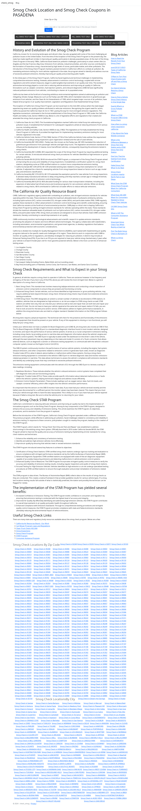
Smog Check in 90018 (61, 606)
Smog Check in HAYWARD (71, 755)
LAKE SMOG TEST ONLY (104, 37)
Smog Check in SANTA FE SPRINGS (111, 764)
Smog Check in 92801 (80, 681)
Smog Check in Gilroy (48, 712)
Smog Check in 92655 (118, 684)
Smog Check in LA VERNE (96, 752)
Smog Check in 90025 (23, 612)
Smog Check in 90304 (42, 635)
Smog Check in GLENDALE (91, 746)
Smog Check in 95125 (23, 560)
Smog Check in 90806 (80, 641)
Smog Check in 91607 (118, 696)
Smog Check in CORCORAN (69, 726)
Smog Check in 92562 (99, 670)
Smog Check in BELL (48, 738)
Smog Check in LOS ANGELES (71, 732)
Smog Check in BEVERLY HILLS (91, 738)
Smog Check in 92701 (23, 681)
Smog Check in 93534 (80, 638)
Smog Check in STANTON (69, 798)
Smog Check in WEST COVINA (94, 769)
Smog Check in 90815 (23, 641)
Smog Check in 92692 (23, 684)
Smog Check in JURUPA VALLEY (94, 778)
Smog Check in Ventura (23, 706)
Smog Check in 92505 (99, 667)
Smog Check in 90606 (42, 655)
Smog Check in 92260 (42, 673)
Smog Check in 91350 (118, 650)
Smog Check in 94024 (80, 569)
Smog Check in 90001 (99, 601)
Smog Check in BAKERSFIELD (74, 752)
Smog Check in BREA (119, 792)
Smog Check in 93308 (80, 549)
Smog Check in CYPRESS (91, 787)
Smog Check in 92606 (23, 693)
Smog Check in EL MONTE (47, 746)
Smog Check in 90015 (42, 606)
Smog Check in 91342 (80, 652)
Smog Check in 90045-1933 (116, 578)
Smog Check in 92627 (61, 690)
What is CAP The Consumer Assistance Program (119, 215)
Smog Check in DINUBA (116, 726)
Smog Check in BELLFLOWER (116, 738)
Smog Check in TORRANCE (117, 769)
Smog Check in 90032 (80, 598)
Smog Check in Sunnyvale (70, 712)
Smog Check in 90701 (42, 615)
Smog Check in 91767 (23, 647)
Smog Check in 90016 (99, 606)
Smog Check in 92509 (23, 670)
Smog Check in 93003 (99, 549)
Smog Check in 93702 (41, 578)
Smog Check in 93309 (80, 555)
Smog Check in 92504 (99, 661)
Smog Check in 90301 (99, 632)
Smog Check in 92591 (23, 675)
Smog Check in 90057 (99, 603)
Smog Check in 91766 (118, 647)
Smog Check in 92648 (42, 693)
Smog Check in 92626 (42, 572)
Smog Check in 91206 (61, 629)
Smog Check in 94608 (23, 595)
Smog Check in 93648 (100, 586)
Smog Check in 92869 (61, 681)
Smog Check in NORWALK (116, 732)
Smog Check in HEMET (50, 775)
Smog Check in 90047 (61, 601)
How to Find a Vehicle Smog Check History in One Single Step (119, 99)
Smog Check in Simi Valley (95, 709)
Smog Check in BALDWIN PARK (26, 738)
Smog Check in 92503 (118, 664)
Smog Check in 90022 (61, 603)
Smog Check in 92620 (61, 687)
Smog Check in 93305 (61, 555)
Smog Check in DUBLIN (94, 720)
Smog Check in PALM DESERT (115, 781)
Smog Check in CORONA (95, 772)
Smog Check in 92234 (23, 673)
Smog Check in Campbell (48, 715)
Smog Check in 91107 (118, 644)
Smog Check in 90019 (23, 601)
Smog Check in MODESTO (116, 720)
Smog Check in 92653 (42, 681)
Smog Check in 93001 (118, 549)
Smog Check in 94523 (80, 552)
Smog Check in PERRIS (45, 781)
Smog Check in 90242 (80, 626)
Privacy (33, 803)
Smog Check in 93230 (23, 592)
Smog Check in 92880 (61, 667)
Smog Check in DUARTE (24, 746)
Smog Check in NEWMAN (61, 723)
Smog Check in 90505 (118, 658)
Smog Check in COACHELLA (49, 778)
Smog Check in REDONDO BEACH (61, 761)
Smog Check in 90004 (42, 569)
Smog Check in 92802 (99, 693)
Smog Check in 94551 (42, 595)
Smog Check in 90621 (23, 690)
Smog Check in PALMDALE (25, 758)
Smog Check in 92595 (118, 673)
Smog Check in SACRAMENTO (93, 718)
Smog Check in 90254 (61, 632)
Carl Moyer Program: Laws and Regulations (33, 526)
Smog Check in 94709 (61, 595)
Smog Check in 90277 (61, 650)
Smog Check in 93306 (61, 549)
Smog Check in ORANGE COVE (27, 720)
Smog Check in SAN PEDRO (73, 772)
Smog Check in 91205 (23, 632)
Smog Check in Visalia (116, 698)
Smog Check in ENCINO (69, 746)
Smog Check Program (24, 533)
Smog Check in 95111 (42, 560)
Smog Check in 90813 (99, 641)
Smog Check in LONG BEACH (94, 755)
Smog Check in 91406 (61, 655)
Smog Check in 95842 (81, 575)
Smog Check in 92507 (61, 664)
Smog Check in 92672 (118, 690)
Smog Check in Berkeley (50, 720)
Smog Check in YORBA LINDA (115, 798)
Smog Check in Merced (93, 703)
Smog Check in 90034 (99, 612)
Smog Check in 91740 (80, 629)
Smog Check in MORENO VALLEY (25, 778)
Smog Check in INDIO (24, 784)
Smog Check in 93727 (42, 589)
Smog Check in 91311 (118, 618)
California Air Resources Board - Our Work (32, 523)
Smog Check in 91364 (61, 661)
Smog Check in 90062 (80, 601)
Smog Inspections (23, 531)
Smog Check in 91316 (23, 629)
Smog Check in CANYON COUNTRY (28, 743)
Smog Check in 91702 (61, 615)
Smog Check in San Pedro (25, 718)
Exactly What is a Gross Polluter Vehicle (117, 108)
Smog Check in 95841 (22, 578)
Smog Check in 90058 (80, 606)
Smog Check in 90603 (42, 661)
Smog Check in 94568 (45, 580)
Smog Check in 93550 (42, 644)
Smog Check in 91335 (42, 650)
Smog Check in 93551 (99, 644)
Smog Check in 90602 (99, 655)
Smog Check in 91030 (61, 652)
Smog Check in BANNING (96, 775)
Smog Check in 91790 (118, 655)
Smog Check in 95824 (80, 572)
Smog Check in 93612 (81, 586)
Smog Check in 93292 (85, 544)
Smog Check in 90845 (23, 563)
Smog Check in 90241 (80, 624)
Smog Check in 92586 (61, 675)
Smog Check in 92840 (118, 693)
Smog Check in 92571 (118, 670)
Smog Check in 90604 (23, 658)
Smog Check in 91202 (99, 629)
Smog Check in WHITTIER (94, 732)
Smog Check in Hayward (46, 718)
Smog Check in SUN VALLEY (113, 766)
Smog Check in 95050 (118, 557)
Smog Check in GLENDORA (115, 746)
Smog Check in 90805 (99, 638)
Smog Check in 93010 (23, 557)
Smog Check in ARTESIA (95, 735)
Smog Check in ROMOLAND (117, 778)
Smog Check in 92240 (68, 544)
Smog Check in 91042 (23, 661)
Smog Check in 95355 (63, 580)
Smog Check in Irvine (92, 715)
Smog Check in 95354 (42, 583)
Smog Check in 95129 (99, 563)
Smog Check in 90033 (61, 598)
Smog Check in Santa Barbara (47, 703)
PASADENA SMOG (23, 43)
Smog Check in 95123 (80, 560)
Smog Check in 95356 (23, 583)
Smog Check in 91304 (118, 621)
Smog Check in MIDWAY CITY (97, 792)
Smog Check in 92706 (23, 678)
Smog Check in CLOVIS (118, 723)
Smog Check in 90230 (42, 624)
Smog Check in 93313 (23, 555)
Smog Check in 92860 (99, 664)
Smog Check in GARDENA (116, 743)
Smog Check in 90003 (42, 601)
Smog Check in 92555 (42, 675)
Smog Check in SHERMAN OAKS (48, 769)
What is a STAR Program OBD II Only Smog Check (119, 117)
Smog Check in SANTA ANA (46, 787)
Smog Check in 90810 (118, 641)
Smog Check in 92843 (80, 687)
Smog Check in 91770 (80, 650)
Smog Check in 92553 (23, 667)
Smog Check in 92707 (80, 690)
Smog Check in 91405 (42, 658)
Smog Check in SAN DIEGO (94, 801)
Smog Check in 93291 (99, 569)
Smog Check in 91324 (61, 644)
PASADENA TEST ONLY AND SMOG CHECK (51, 43)
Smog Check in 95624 (80, 675)
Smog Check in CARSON (53, 743)
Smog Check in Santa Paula (45, 706)
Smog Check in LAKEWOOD (117, 752)
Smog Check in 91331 (23, 615)
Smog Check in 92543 (23, 664)
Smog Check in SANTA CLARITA (59, 764)
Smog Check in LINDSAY (24, 729)
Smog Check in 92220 (80, 664)
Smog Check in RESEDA (88, 761)
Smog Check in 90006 (118, 609)
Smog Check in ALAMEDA (48, 732)
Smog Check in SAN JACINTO (72, 775)
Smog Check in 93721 (80, 589)
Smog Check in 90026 (118, 601)
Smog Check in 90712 (118, 635)
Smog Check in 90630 (61, 678)
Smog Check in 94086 (61, 552)
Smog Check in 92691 (99, 678)
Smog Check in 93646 (59, 578)
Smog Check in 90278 (23, 650)
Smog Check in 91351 (42, 621)
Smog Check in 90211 (23, 618)
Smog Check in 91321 (23, 644)
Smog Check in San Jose (116, 709)
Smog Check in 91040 (23, 652)
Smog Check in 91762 (118, 675)
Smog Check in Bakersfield (115, 703)
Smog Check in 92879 (61, 673)
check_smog (7, 2)
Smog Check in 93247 (61, 592)
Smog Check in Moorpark (117, 706)
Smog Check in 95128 (80, 563)
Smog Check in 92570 (80, 670)
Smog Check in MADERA (99, 723)
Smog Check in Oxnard (24, 709)
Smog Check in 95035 (23, 549)
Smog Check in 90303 (80, 635)
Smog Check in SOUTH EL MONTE (61, 766)
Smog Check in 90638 (61, 635)
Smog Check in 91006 (118, 612)
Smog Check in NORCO (117, 775)
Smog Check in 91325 (80, 644)
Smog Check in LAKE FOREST (114, 787)
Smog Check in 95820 (22, 575)
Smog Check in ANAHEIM (91, 789)
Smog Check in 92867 (42, 678)
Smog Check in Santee (24, 703)
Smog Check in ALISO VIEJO (91, 798)
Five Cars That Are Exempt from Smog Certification (118, 158)
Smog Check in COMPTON (56, 741)
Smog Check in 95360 (80, 583)
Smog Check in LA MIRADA (52, 752)
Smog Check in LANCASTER (48, 755)
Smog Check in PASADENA (94, 758)
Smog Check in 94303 (42, 566)
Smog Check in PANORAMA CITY (30, 761)
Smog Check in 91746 (61, 638)
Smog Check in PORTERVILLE (92, 729)
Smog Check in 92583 (42, 664)
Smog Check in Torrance (71, 715)
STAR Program (21, 536)
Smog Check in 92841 (80, 684)
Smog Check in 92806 (61, 684)
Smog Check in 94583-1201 (24, 580)
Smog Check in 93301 (42, 555)
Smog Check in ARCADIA (51, 735)
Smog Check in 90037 (80, 603)
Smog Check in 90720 (99, 687)
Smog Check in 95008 (99, 566)
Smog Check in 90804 (61, 641)
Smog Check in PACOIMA (72, 758)
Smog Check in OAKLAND (116, 729)
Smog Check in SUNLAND (85, 764)
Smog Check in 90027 (118, 606)
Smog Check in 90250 (118, 632)
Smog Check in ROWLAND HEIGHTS (30, 764)
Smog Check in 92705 (61, 693)
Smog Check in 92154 (24, 698)
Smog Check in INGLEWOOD (86, 749)
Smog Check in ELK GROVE (91, 784)
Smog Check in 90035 (23, 598)
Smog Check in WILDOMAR (45, 784)
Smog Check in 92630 (80, 678)
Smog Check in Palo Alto (115, 712)
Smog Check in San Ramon (72, 720)
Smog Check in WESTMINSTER (73, 792)
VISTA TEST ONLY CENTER (113, 43)
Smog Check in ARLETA (73, 735)
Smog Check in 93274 (99, 589)
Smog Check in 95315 (99, 583)
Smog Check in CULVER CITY (27, 735)
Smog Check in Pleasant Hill (94, 706)
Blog (17, 3)
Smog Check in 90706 (61, 618)
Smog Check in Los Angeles (114, 715)
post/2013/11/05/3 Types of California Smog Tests (118, 70)
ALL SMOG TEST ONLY (25, 37)
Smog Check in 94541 (118, 569)
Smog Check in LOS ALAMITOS (55, 795)
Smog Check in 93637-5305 (43, 586)
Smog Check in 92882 (80, 661)
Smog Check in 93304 (99, 552)
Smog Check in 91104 (99, 647)
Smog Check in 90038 (80, 609)
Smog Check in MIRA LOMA (24, 781)
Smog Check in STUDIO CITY (25, 769)
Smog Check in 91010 (23, 626)
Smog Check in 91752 (61, 670)
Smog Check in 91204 (118, 629)
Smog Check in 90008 (99, 609)
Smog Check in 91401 (80, 655)
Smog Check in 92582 (80, 673)
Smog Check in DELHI (80, 723)
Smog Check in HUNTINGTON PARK (27, 752)
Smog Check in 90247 (118, 624)
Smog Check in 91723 (61, 624)
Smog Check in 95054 (42, 563)
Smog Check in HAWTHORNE (113, 749)
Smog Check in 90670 (42, 652)
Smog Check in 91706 (80, 615)
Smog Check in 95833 (63, 575)
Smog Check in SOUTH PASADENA (30, 766)
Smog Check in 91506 (118, 615)
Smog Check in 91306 (80, 621)
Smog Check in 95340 (42, 549)
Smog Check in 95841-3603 (43, 575)
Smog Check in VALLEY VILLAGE (48, 801)
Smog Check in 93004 (23, 552)
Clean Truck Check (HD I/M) (26, 528)
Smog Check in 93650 (61, 589)
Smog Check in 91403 (61, 658)
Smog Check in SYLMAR (88, 766)
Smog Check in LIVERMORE (25, 732)
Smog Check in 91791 (99, 658)
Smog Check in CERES (22, 723)
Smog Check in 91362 (42, 557)
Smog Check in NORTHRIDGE (48, 758)
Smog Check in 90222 (80, 618)
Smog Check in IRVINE (48, 798)
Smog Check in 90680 (23, 696)
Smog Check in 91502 (42, 618)
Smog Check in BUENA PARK (28, 795)
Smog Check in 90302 (80, 632)
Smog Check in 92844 (118, 681)
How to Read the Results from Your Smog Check (118, 60)
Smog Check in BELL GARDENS (29, 741)
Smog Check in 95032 (118, 563)
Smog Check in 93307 (118, 552)
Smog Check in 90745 (99, 621)
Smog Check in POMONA (116, 758)
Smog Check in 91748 (99, 650)
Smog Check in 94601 (80, 595)
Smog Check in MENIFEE (69, 784)
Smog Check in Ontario (24, 787)
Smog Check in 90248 (99, 624)
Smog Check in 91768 (61, 647)
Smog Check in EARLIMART (67, 729)
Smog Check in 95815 (118, 575)
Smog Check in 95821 (100, 575)
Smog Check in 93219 (80, 592)
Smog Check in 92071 (102, 544)
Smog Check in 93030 (42, 552)
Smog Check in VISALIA (46, 729)
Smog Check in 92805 (99, 681)
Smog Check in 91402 (42, 647)
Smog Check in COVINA (74, 743)
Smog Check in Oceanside (115, 784)
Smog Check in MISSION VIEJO (25, 789)
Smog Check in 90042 (61, 612)
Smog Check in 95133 (118, 560)
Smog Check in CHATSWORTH (111, 741)
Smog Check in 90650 (80, 612)
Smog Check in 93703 (63, 586)
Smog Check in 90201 (99, 615)
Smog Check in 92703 (118, 687)
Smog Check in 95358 (100, 580)
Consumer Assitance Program (28, 538)
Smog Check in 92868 (61, 696)
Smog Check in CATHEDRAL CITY (90, 781)
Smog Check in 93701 (23, 589)
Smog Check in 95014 (80, 566)
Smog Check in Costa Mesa (69, 718)
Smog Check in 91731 (42, 629)
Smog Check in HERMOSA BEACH (58, 749)
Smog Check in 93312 (99, 555)
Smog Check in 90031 (23, 606)
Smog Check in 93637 (22, 586)
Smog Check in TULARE (47, 726)
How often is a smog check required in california (119, 126)
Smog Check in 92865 (99, 696)
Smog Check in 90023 (23, 603)
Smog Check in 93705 (77, 578)
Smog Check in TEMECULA (71, 778)
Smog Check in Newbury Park (69, 706)
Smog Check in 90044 (23, 609)
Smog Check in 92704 (80, 693)
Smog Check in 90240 (61, 626)
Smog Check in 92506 (80, 667)
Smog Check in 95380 (61, 583)
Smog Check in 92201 (99, 673)
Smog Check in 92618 (23, 569)
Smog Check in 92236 (42, 667)
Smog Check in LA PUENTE (25, 755)
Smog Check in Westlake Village (69, 709)
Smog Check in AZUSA (116, 735)
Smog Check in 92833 (42, 684)
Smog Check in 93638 (118, 583)
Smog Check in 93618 (42, 592)
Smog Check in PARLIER (25, 726)
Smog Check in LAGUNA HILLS (69, 789)
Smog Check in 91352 (99, 652)
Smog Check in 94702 (96, 578)
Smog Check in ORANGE (69, 787)
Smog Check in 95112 (99, 557)
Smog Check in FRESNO (117, 718)
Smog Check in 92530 (118, 661)
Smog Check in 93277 (118, 592)
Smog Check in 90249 (99, 626)
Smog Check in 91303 (99, 618)
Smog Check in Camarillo (45, 709)
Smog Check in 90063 (118, 603)
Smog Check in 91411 (80, 658)
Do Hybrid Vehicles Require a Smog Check (118, 90)
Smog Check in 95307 (118, 580)
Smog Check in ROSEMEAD (112, 761)
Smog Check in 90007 (42, 603)
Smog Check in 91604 (118, 652)
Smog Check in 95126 (23, 572)
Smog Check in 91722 (23, 624)
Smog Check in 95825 (118, 572)
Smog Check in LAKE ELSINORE (27, 775)
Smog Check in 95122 (61, 566)
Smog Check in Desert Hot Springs (91, 698)
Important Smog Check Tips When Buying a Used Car (118, 224)
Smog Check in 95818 (61, 572)
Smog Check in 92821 (23, 687)
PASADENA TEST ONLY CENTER (85, 43)
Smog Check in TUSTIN (47, 789)
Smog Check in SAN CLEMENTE (26, 798)
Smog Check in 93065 (61, 557)
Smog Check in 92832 (42, 687)
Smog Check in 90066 (118, 595)
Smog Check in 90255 (23, 635)
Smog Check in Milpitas (71, 703)
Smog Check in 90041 (99, 598)
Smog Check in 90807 (118, 638)
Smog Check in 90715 (23, 638)
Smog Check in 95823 (99, 572)
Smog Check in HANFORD (93, 726)
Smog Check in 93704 (118, 586)
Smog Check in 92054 (99, 675)
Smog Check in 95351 (81, 580)
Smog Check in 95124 (61, 560)
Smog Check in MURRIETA (66, 781)
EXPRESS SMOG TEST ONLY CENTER (53, 37)
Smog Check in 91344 (42, 632)
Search (48, 30)
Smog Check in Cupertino (26, 715)
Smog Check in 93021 (118, 555)
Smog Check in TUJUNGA (23, 772)
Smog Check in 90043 (42, 612)
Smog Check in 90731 (61, 569)
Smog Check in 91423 (23, 655)
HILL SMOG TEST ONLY (81, 37)
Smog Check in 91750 (99, 635)
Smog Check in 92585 (42, 670)
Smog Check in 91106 (80, 647)
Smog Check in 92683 (99, 684)
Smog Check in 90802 (42, 641)
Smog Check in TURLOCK (41, 723)
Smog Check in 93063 (80, 557)
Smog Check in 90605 (118, 598)
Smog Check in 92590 (118, 667)
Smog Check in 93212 (118, 589)
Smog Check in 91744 (42, 638)
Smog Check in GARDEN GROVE (115, 789)
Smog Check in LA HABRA (81, 795)
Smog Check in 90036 (61, 609)
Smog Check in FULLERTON (25, 792)
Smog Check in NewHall (117, 755)
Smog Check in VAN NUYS (72, 769)
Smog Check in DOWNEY (94, 743)
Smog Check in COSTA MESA (48, 792)
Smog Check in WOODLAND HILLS (48, 772)
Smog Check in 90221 (23, 621)
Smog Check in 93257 (99, 592)
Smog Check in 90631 (42, 690)
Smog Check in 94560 (99, 595)
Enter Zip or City (50, 19)
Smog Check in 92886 (80, 696)
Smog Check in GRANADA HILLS (29, 749)
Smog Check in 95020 (99, 560)
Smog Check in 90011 (42, 598)
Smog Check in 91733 (118, 626)
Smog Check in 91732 (42, 626)
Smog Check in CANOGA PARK (83, 741)
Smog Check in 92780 (118, 678)
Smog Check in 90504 (118, 566)
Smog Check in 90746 (61, 621)
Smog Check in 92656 (42, 696)
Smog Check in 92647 (99, 690)
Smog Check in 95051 (23, 566)
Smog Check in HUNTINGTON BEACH (109, 795)
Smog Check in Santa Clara (26, 712)
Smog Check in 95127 (61, 563)
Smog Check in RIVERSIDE (117, 772)
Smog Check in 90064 (42, 609)
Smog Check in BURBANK (67, 738)
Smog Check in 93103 (119, 544)
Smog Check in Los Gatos (93, 712)
